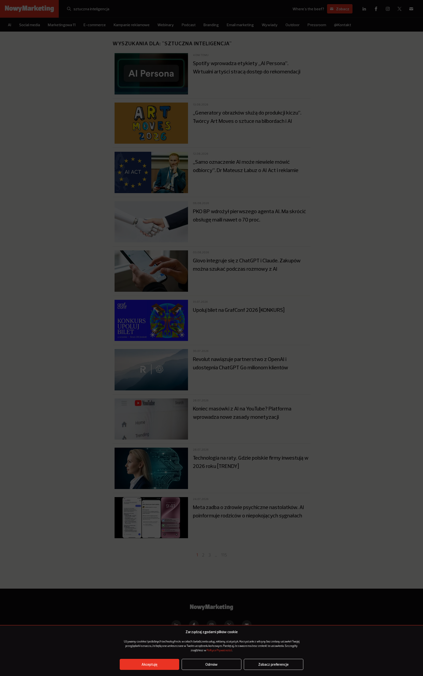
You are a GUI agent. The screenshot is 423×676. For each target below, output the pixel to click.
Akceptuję (149, 664)
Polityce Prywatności (219, 650)
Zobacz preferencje (273, 664)
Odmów (211, 664)
